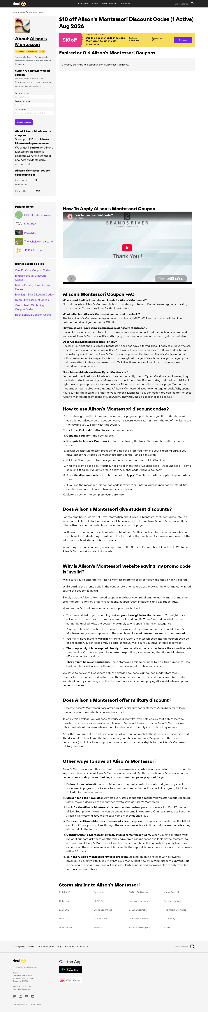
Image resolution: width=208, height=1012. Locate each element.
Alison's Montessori (31, 41)
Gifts (42, 51)
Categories (83, 3)
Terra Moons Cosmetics (175, 909)
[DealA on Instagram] (20, 996)
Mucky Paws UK (171, 892)
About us (125, 3)
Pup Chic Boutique (172, 901)
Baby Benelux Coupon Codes (33, 314)
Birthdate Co (65, 892)
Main (15, 12)
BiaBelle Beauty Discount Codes (30, 277)
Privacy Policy (35, 1004)
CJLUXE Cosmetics (138, 909)
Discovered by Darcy (139, 901)
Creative (20, 51)
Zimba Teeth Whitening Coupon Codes (29, 307)
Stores (95, 3)
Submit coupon (24, 122)
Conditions (20, 109)
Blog (59, 946)
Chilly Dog (64, 901)
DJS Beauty (169, 918)
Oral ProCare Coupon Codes (33, 270)
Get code (183, 40)
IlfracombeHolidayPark (139, 927)
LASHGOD (64, 909)
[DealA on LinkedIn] (33, 996)
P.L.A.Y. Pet (98, 901)
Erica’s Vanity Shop (103, 909)
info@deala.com (25, 989)
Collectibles (32, 51)
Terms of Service (19, 1004)
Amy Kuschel (100, 892)
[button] (115, 40)
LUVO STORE (100, 918)
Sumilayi (98, 927)
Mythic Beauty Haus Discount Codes (33, 287)
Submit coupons (109, 3)
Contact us (82, 946)
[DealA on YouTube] (26, 996)
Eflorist (167, 927)
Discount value (22, 101)
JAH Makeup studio (138, 918)
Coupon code (21, 93)
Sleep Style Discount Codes (32, 300)
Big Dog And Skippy (138, 892)
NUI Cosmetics (66, 927)
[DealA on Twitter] (14, 996)
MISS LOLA (64, 918)
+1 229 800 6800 (26, 986)
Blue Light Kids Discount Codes (34, 294)
